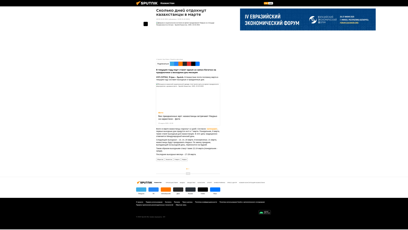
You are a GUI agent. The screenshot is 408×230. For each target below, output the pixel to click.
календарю (212, 129)
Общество (160, 159)
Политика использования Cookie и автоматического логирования (242, 202)
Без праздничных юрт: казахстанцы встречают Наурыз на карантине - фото (187, 117)
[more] (217, 123)
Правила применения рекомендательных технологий (154, 205)
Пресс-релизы (187, 202)
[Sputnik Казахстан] (147, 6)
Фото (160, 112)
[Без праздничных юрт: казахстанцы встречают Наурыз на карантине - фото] (188, 96)
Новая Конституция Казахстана (252, 182)
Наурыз (184, 159)
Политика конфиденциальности (206, 202)
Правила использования (154, 202)
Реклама (177, 202)
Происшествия (172, 182)
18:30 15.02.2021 (162, 19)
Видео (182, 182)
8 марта (177, 159)
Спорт (209, 182)
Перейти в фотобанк (176, 59)
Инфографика (219, 182)
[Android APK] (264, 212)
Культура (201, 182)
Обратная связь (181, 205)
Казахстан (169, 159)
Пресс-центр (232, 182)
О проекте (139, 202)
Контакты (168, 202)
